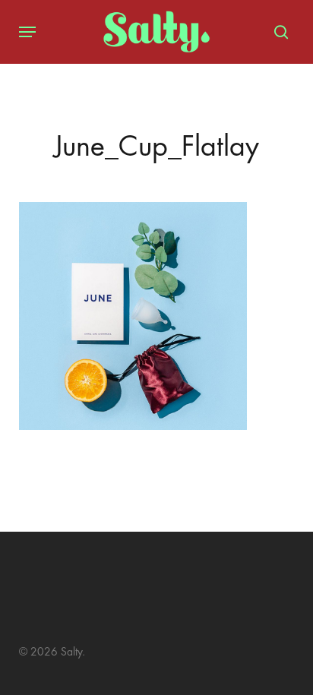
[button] (27, 31)
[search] (277, 32)
